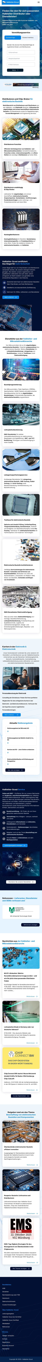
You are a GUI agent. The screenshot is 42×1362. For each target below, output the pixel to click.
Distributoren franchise (12, 144)
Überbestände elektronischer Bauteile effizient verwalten (18, 1148)
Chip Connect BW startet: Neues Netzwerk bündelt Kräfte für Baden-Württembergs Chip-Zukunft (20, 1076)
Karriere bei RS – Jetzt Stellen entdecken (20, 749)
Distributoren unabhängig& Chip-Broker (13, 188)
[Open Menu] (40, 2)
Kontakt (4, 1339)
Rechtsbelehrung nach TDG (11, 1295)
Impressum (5, 1298)
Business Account (8, 1345)
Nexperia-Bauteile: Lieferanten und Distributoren (17, 1197)
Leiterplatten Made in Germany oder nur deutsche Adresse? (19, 1028)
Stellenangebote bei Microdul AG (18, 728)
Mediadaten (6, 1323)
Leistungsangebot (8, 1313)
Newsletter (5, 1349)
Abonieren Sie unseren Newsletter (19, 882)
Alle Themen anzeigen (20, 1268)
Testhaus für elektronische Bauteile (17, 520)
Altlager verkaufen (8, 1335)
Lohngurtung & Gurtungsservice (15, 475)
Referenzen (6, 1327)
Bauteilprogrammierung (13, 385)
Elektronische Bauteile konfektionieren (18, 565)
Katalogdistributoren (11, 235)
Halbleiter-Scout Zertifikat (10, 1320)
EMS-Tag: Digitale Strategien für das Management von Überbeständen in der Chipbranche (19, 1246)
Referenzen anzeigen (30, 925)
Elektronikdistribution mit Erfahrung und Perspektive (20, 760)
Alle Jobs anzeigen (14, 770)
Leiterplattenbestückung (13, 430)
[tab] (12, 38)
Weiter (14, 70)
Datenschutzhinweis (8, 1301)
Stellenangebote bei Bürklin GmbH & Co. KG (20, 739)
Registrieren (6, 1342)
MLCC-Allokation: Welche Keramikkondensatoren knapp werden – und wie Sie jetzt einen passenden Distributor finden (20, 977)
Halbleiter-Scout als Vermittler (11, 1317)
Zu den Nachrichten (19, 1096)
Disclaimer (5, 1291)
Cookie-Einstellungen (9, 1305)
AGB (3, 1288)
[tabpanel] (21, 59)
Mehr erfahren (9, 297)
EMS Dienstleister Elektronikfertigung (18, 612)
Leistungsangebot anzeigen (13, 845)
